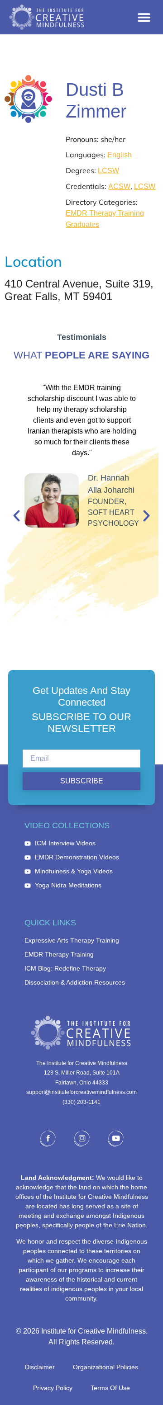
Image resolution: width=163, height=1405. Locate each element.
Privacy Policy (52, 1387)
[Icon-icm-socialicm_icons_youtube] (115, 1139)
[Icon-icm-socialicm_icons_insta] (81, 1139)
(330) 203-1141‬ (81, 1102)
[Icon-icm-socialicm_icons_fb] (47, 1139)
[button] (144, 17)
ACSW (119, 186)
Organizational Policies (105, 1367)
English (119, 155)
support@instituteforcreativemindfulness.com (81, 1092)
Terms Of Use (110, 1387)
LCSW (108, 170)
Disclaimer (40, 1367)
